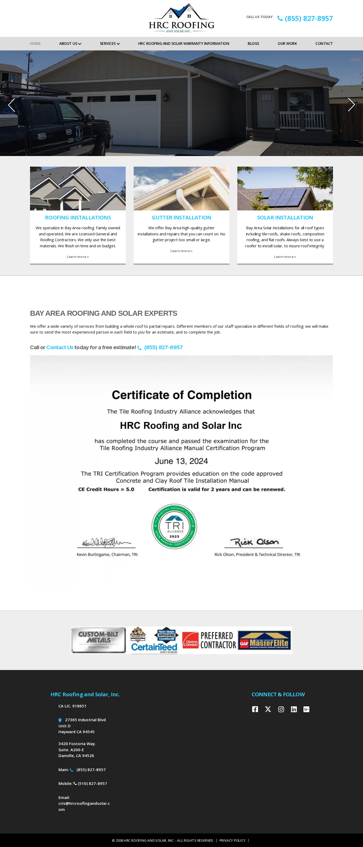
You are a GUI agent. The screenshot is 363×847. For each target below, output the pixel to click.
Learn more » (78, 256)
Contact (324, 43)
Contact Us (59, 347)
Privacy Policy (233, 840)
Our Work (287, 43)
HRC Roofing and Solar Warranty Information (183, 43)
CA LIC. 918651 (72, 705)
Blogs (253, 43)
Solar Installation (285, 217)
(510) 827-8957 (92, 783)
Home (35, 43)
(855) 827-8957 (309, 18)
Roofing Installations (78, 217)
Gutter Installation (181, 217)
